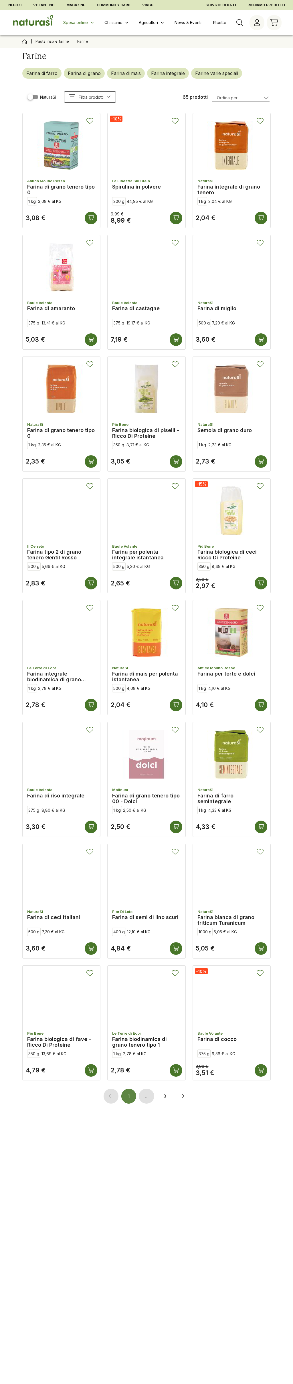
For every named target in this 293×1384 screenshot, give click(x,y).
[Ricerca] (239, 22)
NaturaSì (48, 97)
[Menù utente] (257, 22)
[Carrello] (274, 22)
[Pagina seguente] (182, 1096)
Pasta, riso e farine (52, 41)
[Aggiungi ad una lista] (89, 120)
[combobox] (241, 97)
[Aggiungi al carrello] (91, 218)
